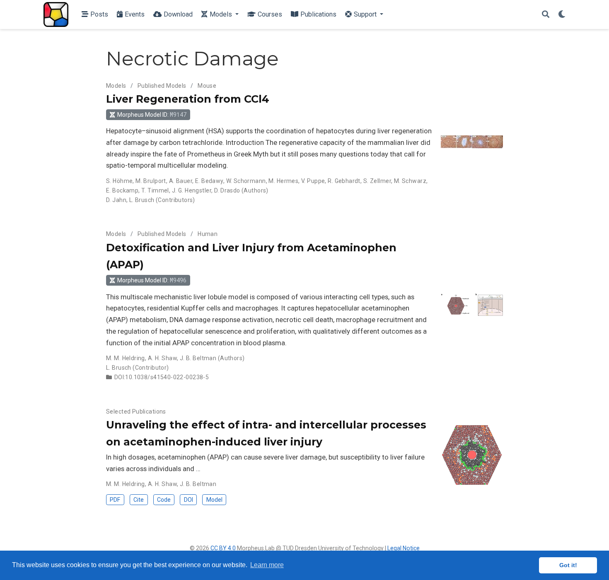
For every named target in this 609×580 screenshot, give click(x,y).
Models (116, 85)
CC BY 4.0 (223, 548)
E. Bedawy (209, 181)
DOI (188, 499)
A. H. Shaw (162, 358)
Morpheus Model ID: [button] (151, 114)
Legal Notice (403, 548)
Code (164, 499)
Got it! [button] (568, 565)
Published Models (162, 85)
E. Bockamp (122, 190)
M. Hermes (283, 181)
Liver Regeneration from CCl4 (187, 99)
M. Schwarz (410, 181)
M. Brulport (150, 181)
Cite (138, 499)
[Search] (545, 14)
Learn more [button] (267, 564)
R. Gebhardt (344, 181)
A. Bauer (180, 181)
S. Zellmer (377, 181)
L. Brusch (142, 200)
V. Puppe (313, 181)
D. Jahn (116, 200)
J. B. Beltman (198, 358)
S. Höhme (119, 181)
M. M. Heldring (125, 358)
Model (214, 499)
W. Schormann (246, 181)
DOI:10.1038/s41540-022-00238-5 (161, 377)
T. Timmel (155, 190)
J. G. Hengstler (191, 190)
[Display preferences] (562, 14)
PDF (115, 499)
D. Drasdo (227, 190)
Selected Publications (136, 411)
